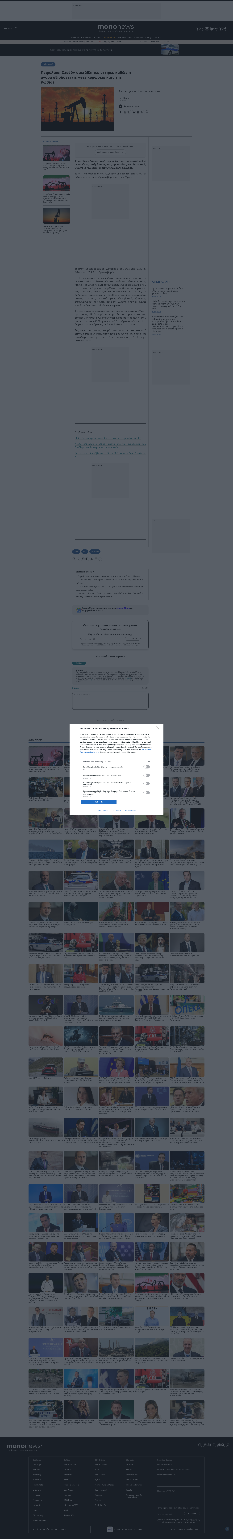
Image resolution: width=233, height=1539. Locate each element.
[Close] (158, 728)
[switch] (146, 766)
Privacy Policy (130, 810)
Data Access (116, 810)
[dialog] (116, 769)
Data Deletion (103, 810)
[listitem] (116, 761)
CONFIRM (99, 802)
